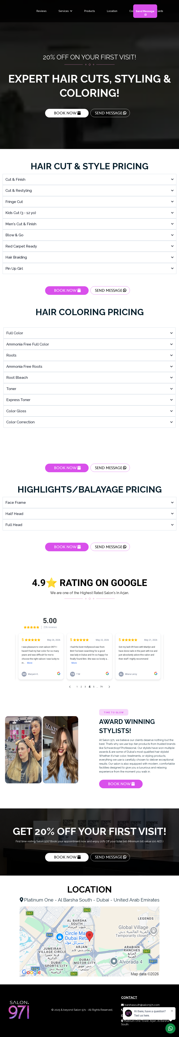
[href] (89, 941)
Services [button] (64, 11)
